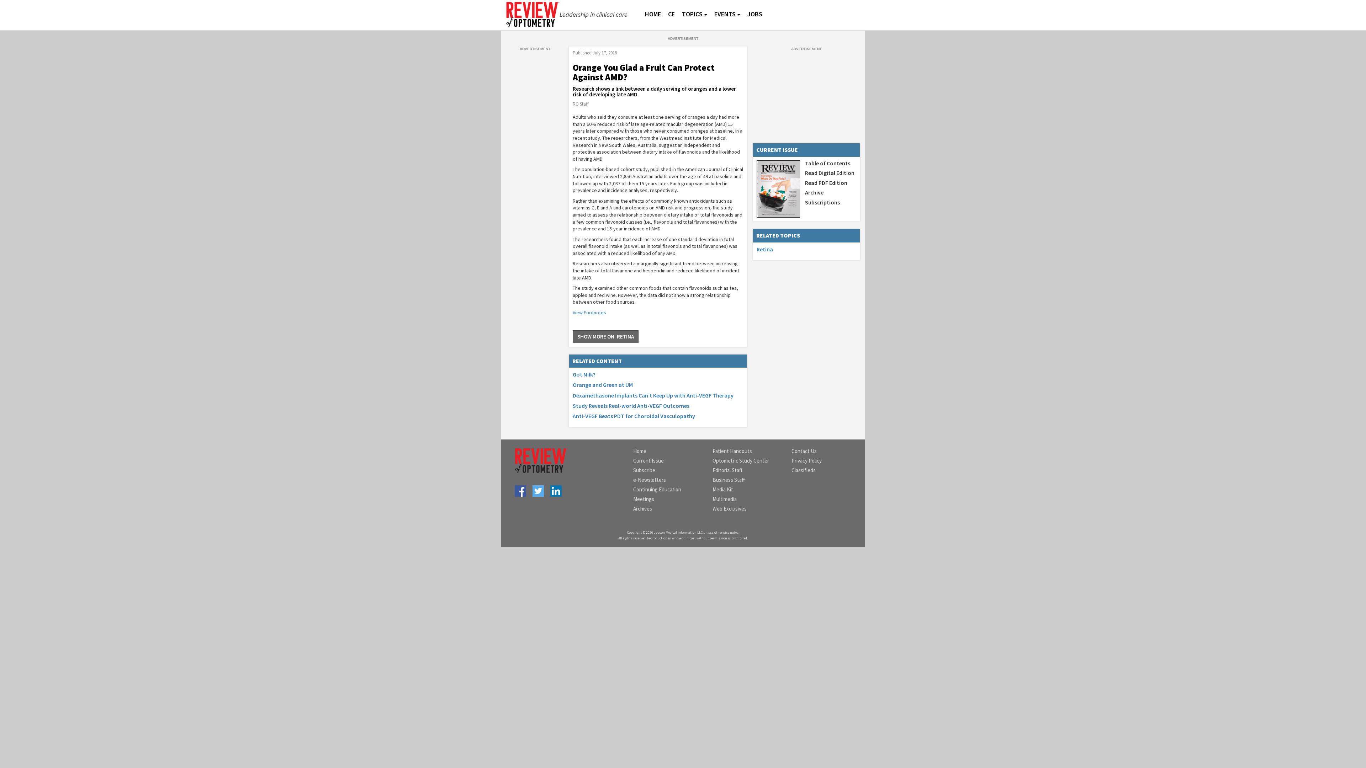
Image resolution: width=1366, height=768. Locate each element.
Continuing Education (657, 489)
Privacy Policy (806, 461)
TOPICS (692, 14)
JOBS (754, 14)
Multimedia (725, 499)
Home (639, 451)
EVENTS (725, 14)
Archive (814, 192)
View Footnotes (589, 312)
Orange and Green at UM (603, 384)
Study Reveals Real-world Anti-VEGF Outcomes (631, 405)
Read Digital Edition (829, 172)
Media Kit (723, 489)
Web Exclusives (730, 509)
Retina (765, 249)
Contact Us (804, 451)
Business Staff (729, 480)
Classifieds (803, 470)
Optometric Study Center (741, 461)
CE (671, 14)
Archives (642, 509)
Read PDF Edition (826, 182)
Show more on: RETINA (605, 336)
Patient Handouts (732, 451)
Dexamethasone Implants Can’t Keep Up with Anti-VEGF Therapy (653, 395)
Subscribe (644, 470)
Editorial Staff (727, 470)
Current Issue (648, 461)
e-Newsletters (649, 480)
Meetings (643, 499)
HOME (653, 14)
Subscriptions (822, 202)
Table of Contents (827, 163)
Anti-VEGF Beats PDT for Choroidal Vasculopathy (634, 416)
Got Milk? (584, 374)
